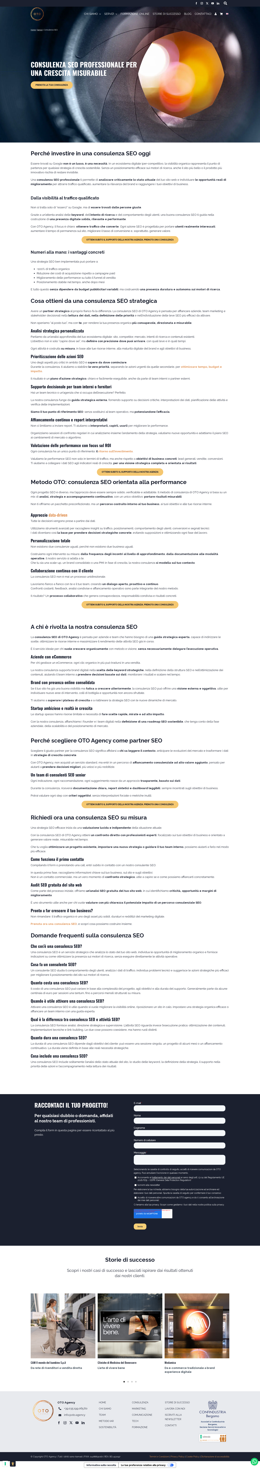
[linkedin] (218, 3)
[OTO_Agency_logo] (37, 8)
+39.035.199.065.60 (75, 1408)
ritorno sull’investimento (115, 451)
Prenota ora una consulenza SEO (54, 923)
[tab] (124, 1382)
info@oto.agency (74, 1414)
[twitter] (207, 3)
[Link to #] (225, 3)
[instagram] (202, 3)
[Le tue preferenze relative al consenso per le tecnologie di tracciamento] (5, 1464)
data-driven (58, 515)
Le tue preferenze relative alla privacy (143, 1465)
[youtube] (212, 3)
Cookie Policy (192, 1456)
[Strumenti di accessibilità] (13, 1464)
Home (33, 30)
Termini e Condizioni (159, 1456)
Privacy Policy (177, 1456)
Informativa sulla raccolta (101, 1465)
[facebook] (196, 3)
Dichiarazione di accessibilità (215, 1456)
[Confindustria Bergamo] (212, 1401)
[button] (110, 14)
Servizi (40, 30)
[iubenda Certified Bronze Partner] (212, 1435)
